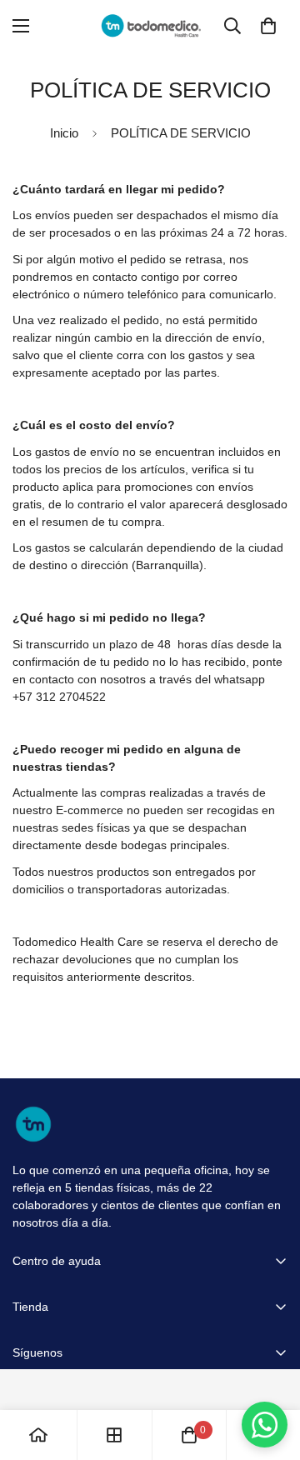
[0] (268, 26)
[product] (38, 1435)
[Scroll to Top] (270, 1371)
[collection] (114, 1435)
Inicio (64, 133)
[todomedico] (150, 25)
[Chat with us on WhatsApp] (265, 1425)
